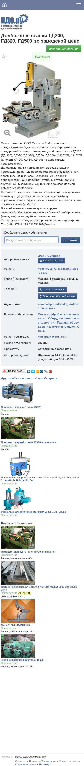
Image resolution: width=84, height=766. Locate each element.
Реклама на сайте (68, 761)
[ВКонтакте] (29, 370)
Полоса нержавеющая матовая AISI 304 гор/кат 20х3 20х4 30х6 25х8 (39, 588)
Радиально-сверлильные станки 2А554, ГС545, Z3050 (33, 511)
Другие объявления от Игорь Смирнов (29, 378)
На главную (45, 764)
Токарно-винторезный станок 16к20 (22, 659)
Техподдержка (48, 761)
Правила (33, 761)
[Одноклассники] (37, 370)
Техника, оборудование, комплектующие (58, 324)
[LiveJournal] (46, 370)
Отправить (70, 240)
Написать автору (52, 260)
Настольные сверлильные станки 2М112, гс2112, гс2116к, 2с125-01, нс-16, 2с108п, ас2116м (40, 479)
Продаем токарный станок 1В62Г (21, 407)
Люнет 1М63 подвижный (15, 624)
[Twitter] (33, 370)
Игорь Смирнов (49, 256)
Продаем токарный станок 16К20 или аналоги (28, 442)
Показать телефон (53, 289)
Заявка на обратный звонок (58, 296)
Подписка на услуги (25, 764)
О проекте (20, 761)
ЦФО (53, 268)
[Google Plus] (50, 370)
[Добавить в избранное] (3, 58)
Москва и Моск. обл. (52, 336)
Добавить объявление (63, 49)
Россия (43, 268)
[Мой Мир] (42, 370)
